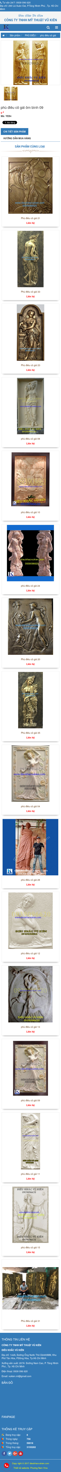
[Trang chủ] (3, 35)
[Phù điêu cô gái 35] (30, 700)
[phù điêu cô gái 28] (30, 847)
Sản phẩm (15, 35)
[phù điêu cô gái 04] (30, 773)
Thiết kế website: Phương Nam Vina (30, 1467)
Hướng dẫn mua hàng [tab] (17, 138)
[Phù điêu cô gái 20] (30, 626)
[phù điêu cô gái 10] (30, 479)
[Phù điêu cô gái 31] (30, 1288)
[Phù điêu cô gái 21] (30, 185)
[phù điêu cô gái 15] (30, 1214)
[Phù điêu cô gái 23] (30, 332)
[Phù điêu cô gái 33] (30, 258)
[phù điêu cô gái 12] (30, 920)
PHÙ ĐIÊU (30, 35)
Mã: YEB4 (6, 116)
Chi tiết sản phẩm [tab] (14, 131)
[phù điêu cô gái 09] (30, 1067)
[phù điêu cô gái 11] (30, 1141)
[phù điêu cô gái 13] (30, 994)
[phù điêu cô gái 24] (30, 552)
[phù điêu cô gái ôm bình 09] (30, 63)
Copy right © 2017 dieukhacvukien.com (30, 1463)
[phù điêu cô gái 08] (30, 405)
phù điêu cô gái (48, 35)
